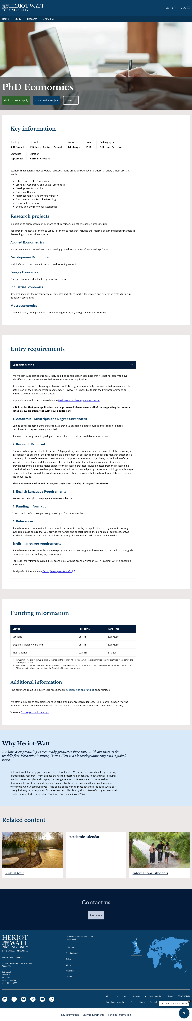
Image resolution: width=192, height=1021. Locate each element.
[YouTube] (42, 999)
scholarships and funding (80, 689)
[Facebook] (14, 999)
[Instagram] (33, 999)
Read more (96, 915)
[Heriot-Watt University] (23, 8)
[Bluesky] (23, 999)
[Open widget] (184, 1013)
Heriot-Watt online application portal (79, 400)
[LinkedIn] (4, 999)
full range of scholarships (35, 712)
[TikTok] (51, 999)
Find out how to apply (16, 100)
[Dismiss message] (189, 1001)
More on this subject (46, 100)
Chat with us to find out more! (174, 1003)
